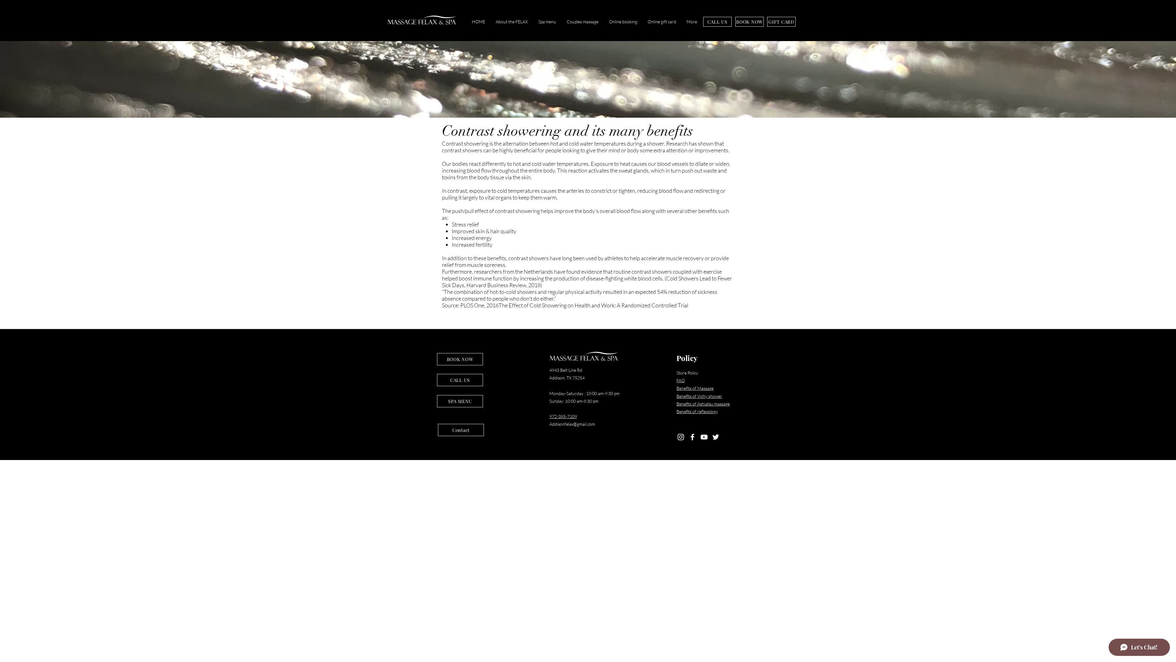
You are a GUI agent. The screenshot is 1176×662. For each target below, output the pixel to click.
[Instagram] (681, 437)
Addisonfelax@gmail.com (572, 424)
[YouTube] (704, 437)
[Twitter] (715, 437)
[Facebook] (692, 437)
